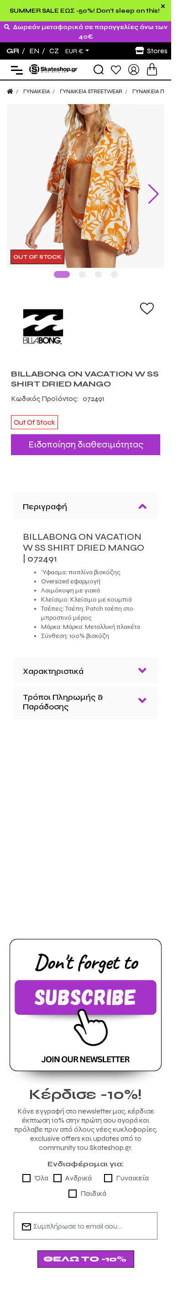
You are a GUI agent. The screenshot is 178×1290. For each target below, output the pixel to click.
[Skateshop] (54, 69)
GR (12, 50)
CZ (54, 50)
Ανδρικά (78, 1171)
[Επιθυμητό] (147, 301)
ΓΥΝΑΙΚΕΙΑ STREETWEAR (91, 91)
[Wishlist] (116, 69)
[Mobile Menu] (15, 70)
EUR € (74, 51)
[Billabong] (85, 319)
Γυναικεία (132, 1171)
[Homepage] (10, 91)
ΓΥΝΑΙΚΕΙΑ (36, 91)
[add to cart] (152, 69)
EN (34, 50)
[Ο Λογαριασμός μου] (133, 69)
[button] (62, 267)
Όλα (41, 1171)
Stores (157, 50)
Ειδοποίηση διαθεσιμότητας (85, 437)
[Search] (99, 70)
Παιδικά (93, 1186)
